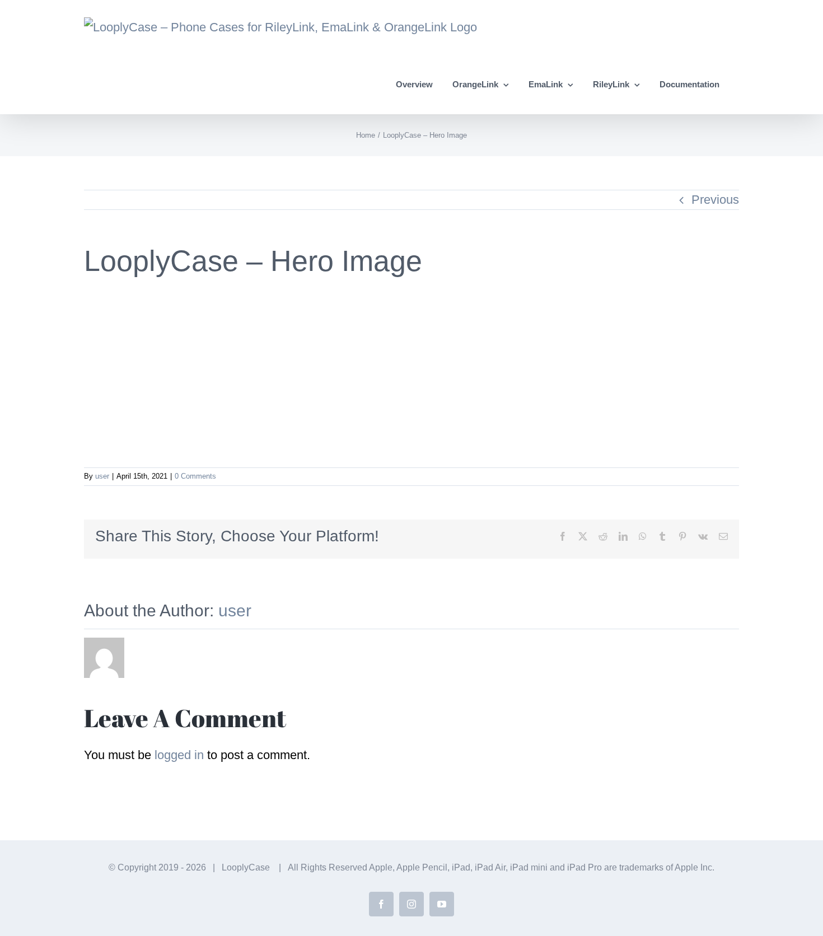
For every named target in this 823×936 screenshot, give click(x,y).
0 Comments (195, 476)
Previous (715, 200)
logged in (179, 755)
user (102, 476)
